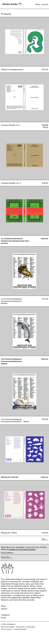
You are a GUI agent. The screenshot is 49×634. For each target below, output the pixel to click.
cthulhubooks (11, 624)
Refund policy (30, 627)
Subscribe (5, 557)
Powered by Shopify (7, 627)
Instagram (5, 615)
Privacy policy (20, 627)
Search (4, 609)
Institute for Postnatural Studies (22, 549)
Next (44, 539)
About (3, 606)
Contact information (20, 629)
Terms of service (6, 629)
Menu (38, 4)
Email (3, 618)
